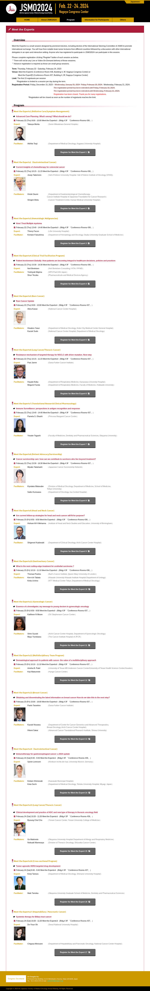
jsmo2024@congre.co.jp (55, 981)
